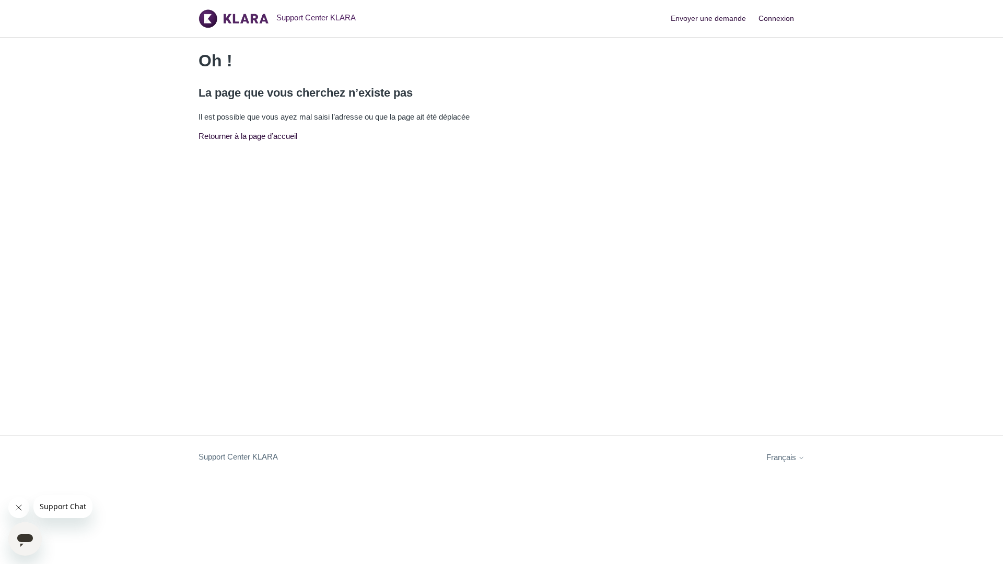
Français (782, 457)
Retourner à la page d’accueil (248, 136)
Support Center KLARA (238, 456)
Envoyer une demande (708, 18)
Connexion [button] (776, 18)
